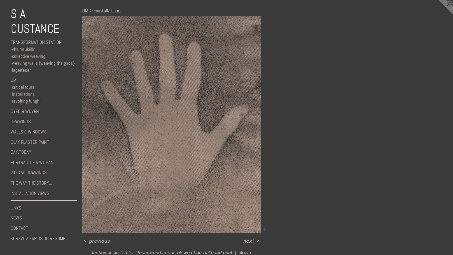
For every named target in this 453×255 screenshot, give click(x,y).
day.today (21, 152)
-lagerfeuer (21, 70)
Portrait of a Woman (32, 162)
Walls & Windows (29, 132)
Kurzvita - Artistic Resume (38, 238)
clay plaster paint (30, 142)
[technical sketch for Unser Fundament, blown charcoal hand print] (171, 124)
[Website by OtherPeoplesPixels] (439, 13)
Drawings (21, 122)
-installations (23, 94)
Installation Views (30, 193)
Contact (19, 228)
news (16, 218)
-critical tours (22, 87)
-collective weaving (28, 56)
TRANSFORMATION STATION (36, 42)
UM (13, 80)
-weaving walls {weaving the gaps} (43, 63)
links (16, 208)
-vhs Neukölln (23, 49)
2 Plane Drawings (29, 173)
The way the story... (31, 183)
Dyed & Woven (25, 111)
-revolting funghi (25, 101)
